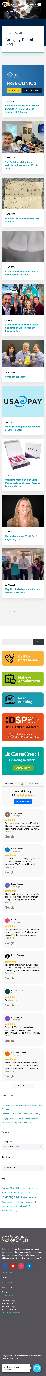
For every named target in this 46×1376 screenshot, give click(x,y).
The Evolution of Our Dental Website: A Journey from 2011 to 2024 (21, 165)
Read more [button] (9, 831)
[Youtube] (13, 1266)
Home (8, 33)
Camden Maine (11, 1188)
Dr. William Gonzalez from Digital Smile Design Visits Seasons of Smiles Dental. (22, 327)
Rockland (22, 1255)
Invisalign (12, 1197)
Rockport (31, 1255)
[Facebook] (5, 1266)
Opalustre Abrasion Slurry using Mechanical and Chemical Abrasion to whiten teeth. (23, 483)
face (23, 1192)
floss (30, 1192)
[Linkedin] (29, 1266)
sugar (5, 1206)
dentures (15, 1192)
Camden (14, 1255)
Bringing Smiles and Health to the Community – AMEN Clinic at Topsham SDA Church (22, 109)
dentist (6, 1192)
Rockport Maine (9, 1202)
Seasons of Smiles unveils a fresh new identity (21, 1114)
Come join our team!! (15, 376)
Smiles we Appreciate (27, 1202)
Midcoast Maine (8, 1258)
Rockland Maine (29, 1197)
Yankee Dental (9, 1210)
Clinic (24, 1188)
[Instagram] (21, 1266)
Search (38, 641)
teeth (13, 1206)
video (24, 1206)
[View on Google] (7, 814)
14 (25, 612)
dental (33, 1188)
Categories (7, 1141)
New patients (21, 1258)
